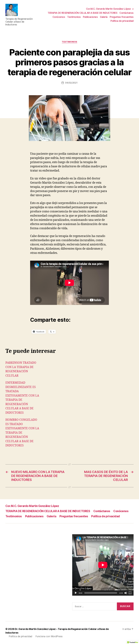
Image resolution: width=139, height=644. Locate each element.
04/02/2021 (71, 82)
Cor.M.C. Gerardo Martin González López (108, 8)
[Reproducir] (75, 593)
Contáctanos (126, 12)
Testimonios (74, 16)
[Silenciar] (125, 593)
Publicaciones (90, 16)
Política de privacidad (122, 20)
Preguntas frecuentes (122, 16)
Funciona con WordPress (49, 636)
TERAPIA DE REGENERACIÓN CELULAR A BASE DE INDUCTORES (82, 12)
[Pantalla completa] (130, 593)
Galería (104, 16)
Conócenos (59, 16)
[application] (103, 565)
